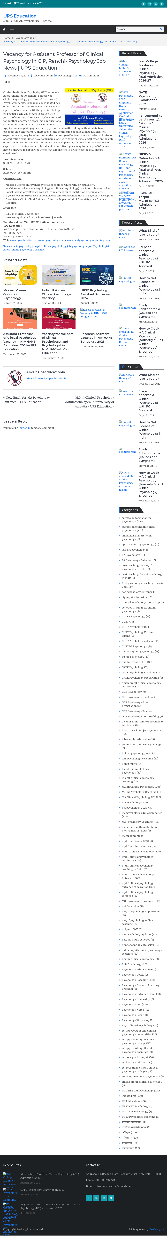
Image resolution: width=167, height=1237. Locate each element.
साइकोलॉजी (127, 1143)
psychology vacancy (32, 249)
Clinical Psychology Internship (141, 602)
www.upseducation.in (23, 240)
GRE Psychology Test (135, 711)
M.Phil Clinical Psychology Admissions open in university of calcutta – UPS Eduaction (89, 402)
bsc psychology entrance (137, 592)
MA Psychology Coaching (137, 821)
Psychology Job (67, 75)
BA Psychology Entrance (137, 560)
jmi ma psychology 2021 (137, 753)
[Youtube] (155, 4)
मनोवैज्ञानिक (127, 1137)
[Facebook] (143, 4)
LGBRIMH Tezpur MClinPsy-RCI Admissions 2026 (149, 200)
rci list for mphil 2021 (135, 1062)
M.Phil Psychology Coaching (139, 792)
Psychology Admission (136, 969)
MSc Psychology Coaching (138, 901)
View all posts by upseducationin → (48, 378)
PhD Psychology (132, 964)
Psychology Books (133, 974)
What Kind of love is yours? (149, 232)
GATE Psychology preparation (140, 677)
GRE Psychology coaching (138, 697)
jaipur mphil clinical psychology (141, 744)
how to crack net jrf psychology (141, 730)
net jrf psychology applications (141, 911)
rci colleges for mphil (135, 1057)
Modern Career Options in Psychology (14, 294)
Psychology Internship (136, 999)
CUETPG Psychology (134, 646)
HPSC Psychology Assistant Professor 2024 (95, 294)
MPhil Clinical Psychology (138, 851)
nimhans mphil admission (138, 944)
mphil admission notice (136, 846)
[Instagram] (149, 4)
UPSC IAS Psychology (135, 1111)
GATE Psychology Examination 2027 (148, 98)
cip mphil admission (134, 597)
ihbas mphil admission (136, 739)
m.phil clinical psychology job (52, 246)
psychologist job (82, 246)
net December (130, 906)
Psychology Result (133, 1015)
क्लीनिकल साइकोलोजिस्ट (133, 1127)
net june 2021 (130, 929)
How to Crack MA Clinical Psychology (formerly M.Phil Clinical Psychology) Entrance (151, 340)
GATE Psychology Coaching (139, 672)
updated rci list (131, 1095)
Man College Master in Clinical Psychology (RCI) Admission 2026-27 (151, 71)
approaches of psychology (138, 544)
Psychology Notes (133, 1009)
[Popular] (123, 366)
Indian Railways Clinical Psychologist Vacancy (57, 294)
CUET (125, 621)
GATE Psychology (133, 667)
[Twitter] (161, 4)
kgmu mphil (129, 763)
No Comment (91, 75)
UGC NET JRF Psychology (137, 1090)
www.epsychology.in (50, 240)
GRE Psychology (132, 691)
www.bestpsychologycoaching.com (88, 240)
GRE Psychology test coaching (140, 716)
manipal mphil (131, 835)
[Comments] (136, 366)
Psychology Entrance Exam (138, 994)
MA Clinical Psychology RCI (138, 797)
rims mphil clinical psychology (141, 1076)
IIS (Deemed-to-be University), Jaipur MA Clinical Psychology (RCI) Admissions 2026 (151, 129)
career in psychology (20, 246)
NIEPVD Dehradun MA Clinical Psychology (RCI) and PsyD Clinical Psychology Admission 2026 (151, 168)
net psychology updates (136, 934)
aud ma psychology (133, 549)
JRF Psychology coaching (137, 758)
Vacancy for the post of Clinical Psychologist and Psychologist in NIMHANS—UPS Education (58, 343)
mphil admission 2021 (135, 841)
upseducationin (43, 75)
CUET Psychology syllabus (138, 641)
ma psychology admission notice (142, 813)
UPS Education (19, 16)
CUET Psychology (133, 627)
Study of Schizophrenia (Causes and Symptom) (149, 311)
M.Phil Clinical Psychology (138, 786)
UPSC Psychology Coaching (138, 1116)
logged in (24, 427)
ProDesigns (156, 1229)
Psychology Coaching (135, 980)
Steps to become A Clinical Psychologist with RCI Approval (148, 256)
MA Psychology (131, 802)
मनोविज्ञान (126, 1132)
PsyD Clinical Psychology (137, 1025)
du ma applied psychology (138, 651)
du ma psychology (133, 656)
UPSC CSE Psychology (135, 1106)
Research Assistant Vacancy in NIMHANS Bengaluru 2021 (96, 337)
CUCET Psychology (133, 616)
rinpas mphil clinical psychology (142, 1081)
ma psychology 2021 (134, 807)
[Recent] (129, 366)
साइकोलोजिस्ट (128, 1148)
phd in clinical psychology (138, 959)
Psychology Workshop (135, 1020)
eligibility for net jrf (134, 662)
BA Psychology (131, 555)
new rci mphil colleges (136, 939)
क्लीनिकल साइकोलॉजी (131, 1122)
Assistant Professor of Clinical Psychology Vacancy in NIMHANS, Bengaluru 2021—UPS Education (19, 341)
